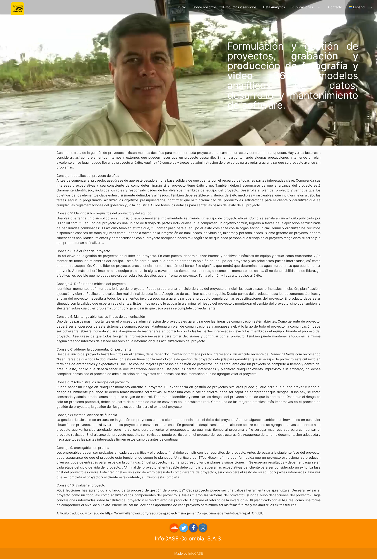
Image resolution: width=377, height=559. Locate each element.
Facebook (193, 527)
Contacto (335, 7)
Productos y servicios (240, 7)
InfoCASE (195, 553)
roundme (174, 527)
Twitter (183, 527)
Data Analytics (274, 7)
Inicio (182, 7)
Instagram (203, 527)
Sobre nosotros (205, 7)
